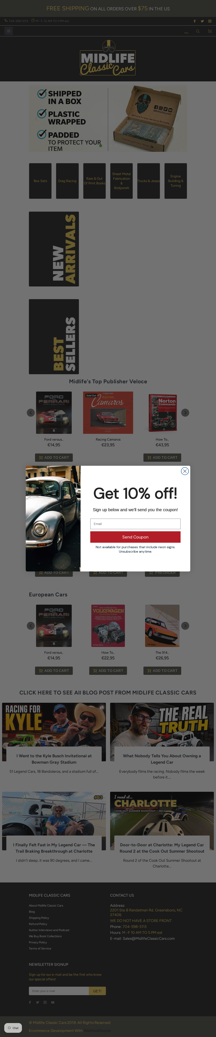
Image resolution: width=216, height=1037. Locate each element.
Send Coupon (135, 537)
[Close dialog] (185, 471)
